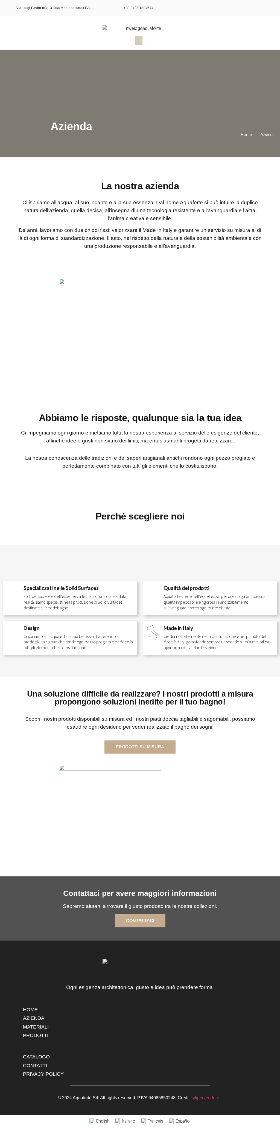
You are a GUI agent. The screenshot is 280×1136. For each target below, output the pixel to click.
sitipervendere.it (207, 1097)
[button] (138, 40)
